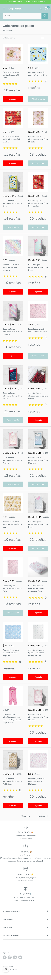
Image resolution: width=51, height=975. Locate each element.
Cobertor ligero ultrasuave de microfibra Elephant (38, 460)
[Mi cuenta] (40, 8)
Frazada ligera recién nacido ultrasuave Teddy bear (12, 524)
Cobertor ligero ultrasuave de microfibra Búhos (38, 267)
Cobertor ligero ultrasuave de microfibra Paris (12, 588)
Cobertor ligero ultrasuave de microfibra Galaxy (12, 396)
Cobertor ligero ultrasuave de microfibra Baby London (38, 203)
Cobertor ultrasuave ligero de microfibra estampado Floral (36, 588)
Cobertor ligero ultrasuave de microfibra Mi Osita (38, 139)
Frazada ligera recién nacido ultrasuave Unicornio (11, 267)
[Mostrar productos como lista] (47, 38)
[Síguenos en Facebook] (5, 957)
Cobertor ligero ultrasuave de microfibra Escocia (38, 396)
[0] (46, 8)
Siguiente (41, 816)
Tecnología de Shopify (10, 969)
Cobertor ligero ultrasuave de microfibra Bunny (38, 524)
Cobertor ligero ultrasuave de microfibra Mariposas (38, 717)
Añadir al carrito (38, 99)
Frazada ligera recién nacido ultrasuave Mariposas (36, 781)
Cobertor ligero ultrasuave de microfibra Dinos (12, 203)
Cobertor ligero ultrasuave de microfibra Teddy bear (12, 781)
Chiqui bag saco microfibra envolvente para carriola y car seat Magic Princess (12, 718)
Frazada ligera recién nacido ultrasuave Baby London (12, 139)
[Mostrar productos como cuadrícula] (42, 38)
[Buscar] (44, 16)
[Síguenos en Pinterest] (15, 957)
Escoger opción (38, 163)
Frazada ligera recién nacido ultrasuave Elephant (11, 653)
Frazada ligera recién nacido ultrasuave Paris (37, 330)
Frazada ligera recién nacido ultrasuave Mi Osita (11, 75)
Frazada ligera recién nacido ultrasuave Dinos (37, 73)
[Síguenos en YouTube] (20, 957)
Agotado (12, 99)
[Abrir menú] (4, 8)
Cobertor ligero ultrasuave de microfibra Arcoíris (12, 460)
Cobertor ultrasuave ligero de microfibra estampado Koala (36, 653)
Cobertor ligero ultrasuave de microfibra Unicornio (12, 332)
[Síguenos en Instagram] (10, 957)
